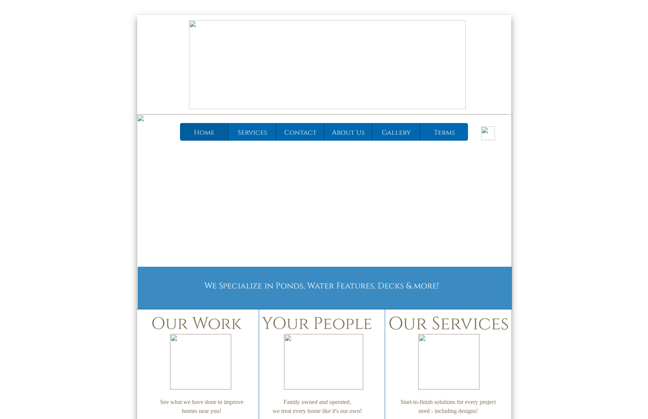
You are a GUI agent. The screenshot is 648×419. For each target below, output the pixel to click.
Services (252, 132)
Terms (444, 132)
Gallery (396, 132)
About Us (348, 132)
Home (204, 132)
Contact (300, 132)
